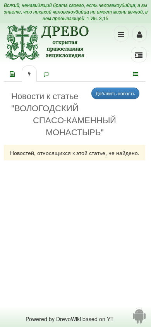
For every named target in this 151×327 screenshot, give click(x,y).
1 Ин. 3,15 (97, 18)
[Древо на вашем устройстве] (139, 319)
